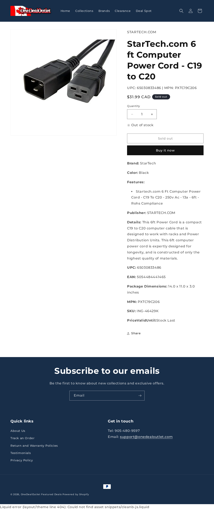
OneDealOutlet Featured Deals (41, 494)
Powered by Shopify (75, 494)
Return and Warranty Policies (34, 446)
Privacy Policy (21, 460)
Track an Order (22, 438)
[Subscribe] (139, 396)
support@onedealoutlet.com (146, 437)
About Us (17, 431)
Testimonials (20, 453)
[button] (181, 10)
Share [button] (136, 333)
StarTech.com (141, 32)
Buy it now (165, 150)
